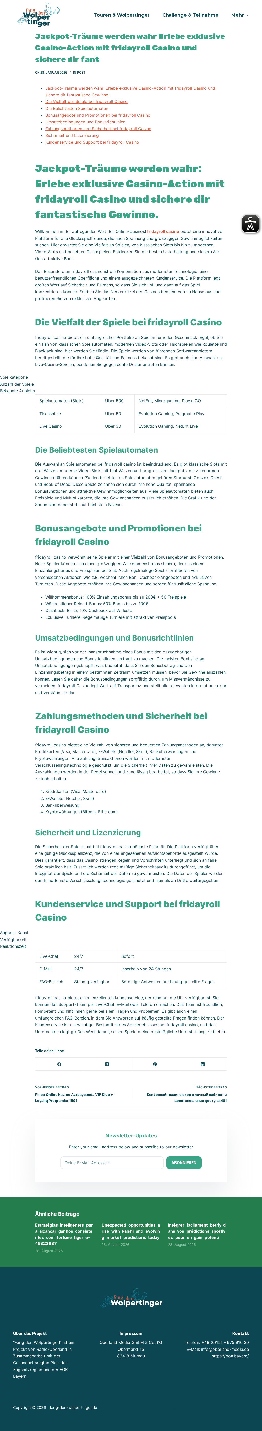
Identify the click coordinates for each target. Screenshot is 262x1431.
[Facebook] (59, 1064)
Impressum (185, 1408)
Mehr (237, 15)
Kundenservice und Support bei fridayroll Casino (92, 142)
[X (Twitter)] (107, 1064)
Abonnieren (183, 1162)
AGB (245, 1408)
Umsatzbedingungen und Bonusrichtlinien (85, 122)
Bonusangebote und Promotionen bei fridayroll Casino (97, 115)
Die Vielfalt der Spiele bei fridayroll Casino (86, 101)
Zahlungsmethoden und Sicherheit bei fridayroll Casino (98, 128)
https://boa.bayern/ (230, 1355)
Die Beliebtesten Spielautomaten (76, 108)
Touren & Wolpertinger (122, 15)
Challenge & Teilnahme (190, 15)
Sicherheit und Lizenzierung (72, 135)
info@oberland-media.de (225, 1349)
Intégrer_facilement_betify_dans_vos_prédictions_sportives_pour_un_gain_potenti (197, 1231)
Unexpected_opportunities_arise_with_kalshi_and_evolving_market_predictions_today (131, 1231)
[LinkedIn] (203, 1064)
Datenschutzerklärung (218, 1408)
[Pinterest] (155, 1064)
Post (81, 72)
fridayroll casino (163, 231)
